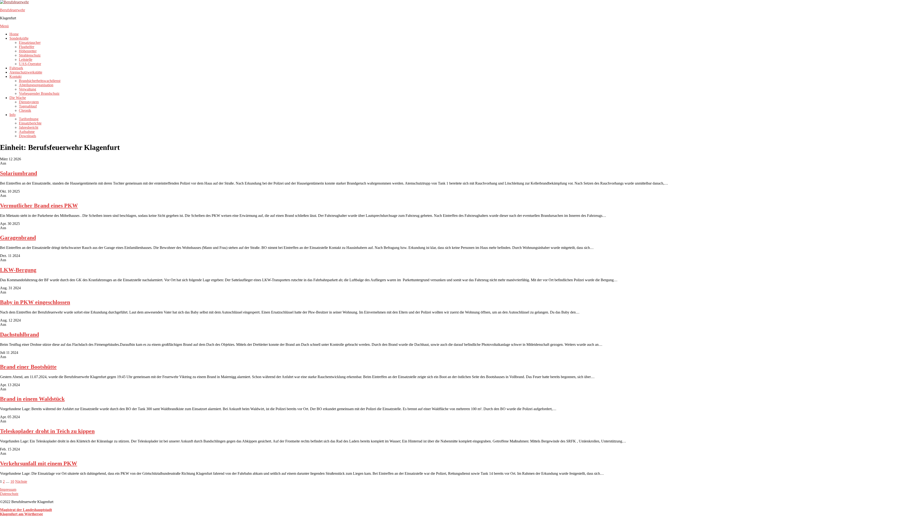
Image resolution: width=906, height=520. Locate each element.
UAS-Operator (30, 64)
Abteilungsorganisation (36, 85)
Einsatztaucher (30, 43)
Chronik (25, 110)
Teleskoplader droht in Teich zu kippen (47, 431)
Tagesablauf (28, 106)
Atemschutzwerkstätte (25, 72)
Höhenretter (28, 51)
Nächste (21, 481)
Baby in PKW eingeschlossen (35, 302)
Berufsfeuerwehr (12, 10)
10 (12, 481)
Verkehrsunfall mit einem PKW (38, 463)
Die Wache (17, 98)
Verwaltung (27, 89)
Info (12, 115)
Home (14, 34)
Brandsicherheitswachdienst (39, 81)
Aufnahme (27, 132)
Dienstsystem (29, 102)
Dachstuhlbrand (19, 334)
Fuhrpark (16, 68)
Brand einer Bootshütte (28, 367)
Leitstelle (25, 60)
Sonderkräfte (19, 38)
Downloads (27, 136)
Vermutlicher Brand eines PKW (39, 205)
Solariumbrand (18, 173)
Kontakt (15, 76)
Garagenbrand (18, 238)
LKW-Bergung (18, 270)
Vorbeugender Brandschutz (39, 93)
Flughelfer (26, 47)
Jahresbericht (28, 127)
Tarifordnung (28, 119)
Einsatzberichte (30, 123)
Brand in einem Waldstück (32, 399)
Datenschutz (9, 494)
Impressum (8, 489)
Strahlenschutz (30, 55)
